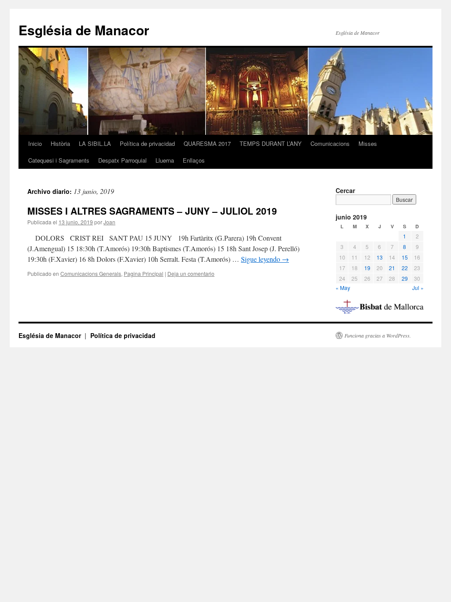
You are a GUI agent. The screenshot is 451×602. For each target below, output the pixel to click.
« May (343, 287)
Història (60, 143)
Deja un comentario (190, 273)
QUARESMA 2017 (207, 143)
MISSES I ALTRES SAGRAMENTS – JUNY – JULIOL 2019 (152, 210)
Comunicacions (330, 143)
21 (392, 267)
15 (405, 257)
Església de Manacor (83, 29)
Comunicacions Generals (90, 273)
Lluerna (164, 160)
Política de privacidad (147, 143)
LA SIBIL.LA (95, 143)
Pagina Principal (143, 273)
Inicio (35, 143)
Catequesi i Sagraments (58, 160)
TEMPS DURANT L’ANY (271, 143)
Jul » (418, 287)
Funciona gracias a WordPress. (377, 335)
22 (405, 267)
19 (367, 267)
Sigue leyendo (265, 259)
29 (405, 278)
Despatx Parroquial (122, 160)
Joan (109, 222)
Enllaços (194, 160)
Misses (368, 143)
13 (380, 257)
